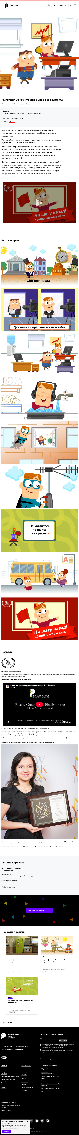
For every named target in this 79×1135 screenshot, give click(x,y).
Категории (24, 1069)
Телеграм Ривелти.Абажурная (47, 1072)
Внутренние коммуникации (10, 1076)
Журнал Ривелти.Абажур (49, 1069)
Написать (62, 5)
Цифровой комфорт (4, 1072)
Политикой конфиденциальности (11, 1126)
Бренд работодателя (8, 1079)
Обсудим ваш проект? (37, 910)
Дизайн (3, 1082)
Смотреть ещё (7, 1022)
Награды (24, 1090)
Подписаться (63, 1040)
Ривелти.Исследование (49, 1081)
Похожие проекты (13, 932)
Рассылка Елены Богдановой (50, 1088)
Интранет (4, 1069)
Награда (7, 652)
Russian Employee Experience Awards (10, 1106)
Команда (24, 1084)
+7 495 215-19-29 (7, 1046)
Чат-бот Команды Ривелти (12, 1049)
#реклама (23, 972)
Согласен (6, 1131)
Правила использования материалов (39, 1126)
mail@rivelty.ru (22, 1046)
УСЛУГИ (4, 1065)
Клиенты (24, 1074)
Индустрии (25, 1072)
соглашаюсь (46, 1049)
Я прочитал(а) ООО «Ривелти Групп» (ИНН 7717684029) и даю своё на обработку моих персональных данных (60, 1045)
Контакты (24, 1093)
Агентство (24, 1082)
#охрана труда (19, 104)
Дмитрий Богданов (8, 888)
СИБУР (12, 121)
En (50, 5)
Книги (43, 1091)
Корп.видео (5, 1085)
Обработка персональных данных (39, 1129)
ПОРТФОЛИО (26, 1065)
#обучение (29, 104)
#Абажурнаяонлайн (7, 1113)
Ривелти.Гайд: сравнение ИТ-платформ (50, 1084)
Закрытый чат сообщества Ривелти (50, 1077)
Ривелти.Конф (6, 1110)
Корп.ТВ (3, 1087)
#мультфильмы (7, 104)
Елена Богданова (27, 1087)
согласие (75, 1045)
